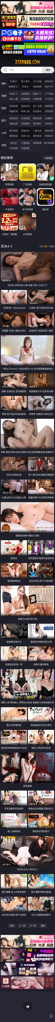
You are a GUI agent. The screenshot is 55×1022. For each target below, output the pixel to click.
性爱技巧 (49, 135)
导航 (3, 145)
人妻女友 (37, 130)
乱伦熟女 (37, 111)
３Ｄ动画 (49, 93)
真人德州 (25, 81)
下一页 (33, 925)
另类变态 (49, 111)
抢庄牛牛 (49, 86)
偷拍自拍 (25, 105)
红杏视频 (13, 148)
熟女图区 (37, 123)
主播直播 (37, 98)
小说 (3, 133)
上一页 (22, 925)
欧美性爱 (49, 105)
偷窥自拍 (13, 118)
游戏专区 (49, 81)
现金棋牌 (37, 86)
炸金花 (25, 86)
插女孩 (13, 142)
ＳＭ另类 (49, 98)
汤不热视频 (49, 142)
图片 (3, 120)
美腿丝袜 (13, 123)
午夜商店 (25, 142)
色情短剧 (25, 148)
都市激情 (13, 130)
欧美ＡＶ (37, 93)
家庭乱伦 (25, 130)
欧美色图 (37, 118)
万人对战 (37, 81)
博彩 (3, 83)
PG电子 (13, 81)
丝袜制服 (25, 98)
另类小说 (25, 135)
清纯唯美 (25, 123)
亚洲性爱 (13, 105)
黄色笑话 (37, 135)
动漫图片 (49, 118)
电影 (3, 108)
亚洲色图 (25, 118)
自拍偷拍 (25, 93)
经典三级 (25, 111)
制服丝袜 (13, 111)
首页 (12, 925)
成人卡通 (37, 105)
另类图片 (49, 123)
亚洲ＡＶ (13, 93)
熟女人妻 (13, 98)
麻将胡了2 (13, 86)
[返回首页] (51, 1016)
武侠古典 (49, 130)
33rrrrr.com (27, 62)
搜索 (48, 69)
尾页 (43, 925)
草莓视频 (37, 142)
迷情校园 (13, 135)
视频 (3, 96)
